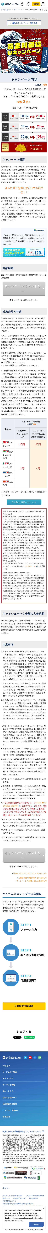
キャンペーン (18, 10)
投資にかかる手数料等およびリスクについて (22, 1131)
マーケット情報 (9, 1084)
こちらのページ (29, 566)
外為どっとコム (6, 10)
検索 (22, 5)
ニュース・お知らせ (11, 1110)
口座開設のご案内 (10, 1103)
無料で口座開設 (25, 1006)
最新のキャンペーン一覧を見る (24, 23)
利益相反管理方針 (19, 1198)
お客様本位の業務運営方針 (35, 1195)
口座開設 (36, 4)
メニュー (43, 5)
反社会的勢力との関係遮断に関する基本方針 (18, 1203)
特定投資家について (9, 1201)
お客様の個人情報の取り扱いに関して (32, 878)
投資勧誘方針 (33, 1198)
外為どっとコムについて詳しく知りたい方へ (30, 873)
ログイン (28, 5)
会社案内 (6, 1116)
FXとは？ (6, 1065)
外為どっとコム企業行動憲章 (13, 1195)
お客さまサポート (10, 1097)
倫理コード (6, 1198)
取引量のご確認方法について (24, 502)
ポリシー (6, 1187)
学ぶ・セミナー (9, 1091)
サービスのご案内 (10, 1072)
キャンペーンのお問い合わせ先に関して (32, 881)
